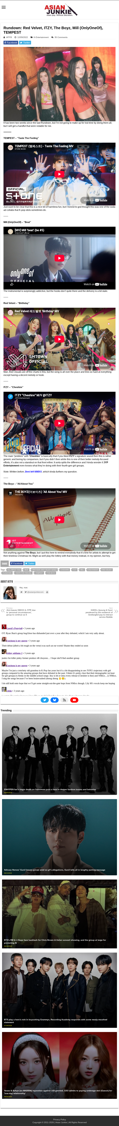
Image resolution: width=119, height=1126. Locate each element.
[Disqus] (59, 659)
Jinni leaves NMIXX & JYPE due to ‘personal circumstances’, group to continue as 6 (21, 611)
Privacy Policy (59, 1119)
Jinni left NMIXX (33, 471)
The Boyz (51, 573)
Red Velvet (107, 570)
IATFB (9, 37)
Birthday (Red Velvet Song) (45, 570)
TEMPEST (39, 573)
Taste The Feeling (23, 573)
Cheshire (65, 570)
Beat (26, 570)
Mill (82, 570)
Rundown (7, 573)
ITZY (74, 570)
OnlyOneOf (93, 570)
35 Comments (61, 37)
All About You (14, 570)
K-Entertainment (41, 37)
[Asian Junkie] (59, 9)
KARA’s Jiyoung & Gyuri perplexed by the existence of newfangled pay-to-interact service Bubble (99, 612)
